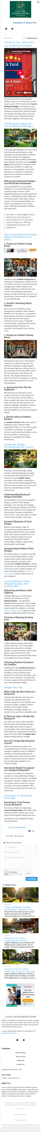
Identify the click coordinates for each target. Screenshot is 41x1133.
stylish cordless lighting (13, 610)
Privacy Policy (20, 1120)
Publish (32, 879)
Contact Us (21, 1109)
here (39, 1131)
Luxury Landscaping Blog (16, 827)
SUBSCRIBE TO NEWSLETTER (24, 23)
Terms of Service (20, 1114)
